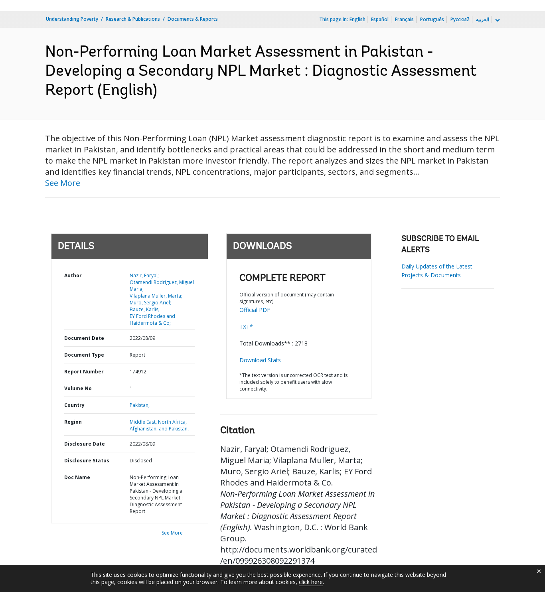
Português (432, 19)
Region (73, 421)
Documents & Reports (193, 19)
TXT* (246, 326)
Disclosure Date (84, 443)
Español (380, 19)
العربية (482, 19)
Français (404, 19)
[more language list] (497, 20)
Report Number (84, 371)
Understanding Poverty (72, 19)
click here (311, 582)
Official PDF (254, 310)
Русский (460, 19)
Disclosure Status (86, 460)
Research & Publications (133, 19)
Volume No (78, 388)
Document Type (84, 354)
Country (74, 405)
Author (73, 275)
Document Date (84, 338)
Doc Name (77, 477)
